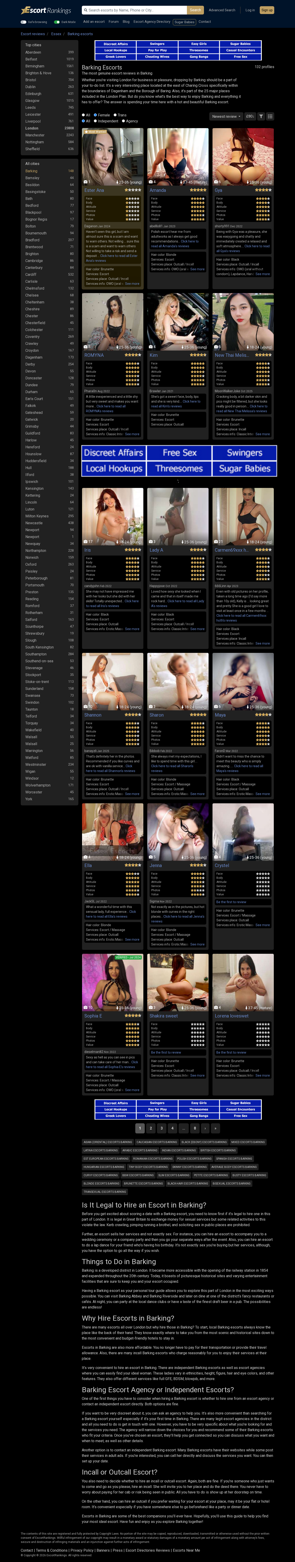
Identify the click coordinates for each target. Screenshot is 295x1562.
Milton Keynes (37, 516)
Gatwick (31, 419)
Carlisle (31, 281)
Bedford (31, 205)
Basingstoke (35, 192)
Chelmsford (34, 288)
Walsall (31, 737)
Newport (32, 530)
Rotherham (34, 613)
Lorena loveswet (232, 1016)
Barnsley (32, 178)
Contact (205, 22)
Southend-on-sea (39, 661)
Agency (132, 121)
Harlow (31, 440)
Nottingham (34, 142)
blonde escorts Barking (101, 1183)
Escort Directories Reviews (148, 1550)
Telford (31, 716)
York (28, 799)
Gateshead (34, 412)
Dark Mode (69, 21)
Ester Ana (94, 190)
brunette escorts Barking (143, 1183)
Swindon (32, 702)
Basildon (32, 185)
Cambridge (34, 261)
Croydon (32, 350)
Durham (31, 392)
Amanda (158, 190)
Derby (30, 364)
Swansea (32, 695)
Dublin (30, 87)
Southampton (36, 654)
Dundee (31, 385)
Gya (218, 190)
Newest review (225, 116)
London (31, 128)
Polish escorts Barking (194, 1158)
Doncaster (33, 378)
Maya (220, 715)
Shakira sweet (164, 1016)
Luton (29, 509)
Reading (31, 599)
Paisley (31, 571)
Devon (30, 371)
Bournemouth (36, 233)
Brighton (32, 254)
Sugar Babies (185, 22)
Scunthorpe (34, 626)
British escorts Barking (218, 1150)
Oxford (30, 564)
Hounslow (33, 454)
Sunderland (34, 688)
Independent (108, 121)
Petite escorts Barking (211, 1175)
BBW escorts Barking (138, 1175)
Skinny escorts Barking (189, 1167)
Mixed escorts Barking (248, 1142)
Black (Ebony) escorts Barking (204, 1142)
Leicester (33, 114)
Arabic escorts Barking (139, 1150)
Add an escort (94, 22)
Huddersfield (35, 461)
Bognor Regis (36, 219)
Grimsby (32, 426)
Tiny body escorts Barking (148, 1167)
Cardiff (30, 274)
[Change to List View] (270, 116)
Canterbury (34, 267)
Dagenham (33, 357)
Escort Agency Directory (152, 22)
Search (195, 10)
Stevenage (34, 668)
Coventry (32, 336)
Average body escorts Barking (234, 1167)
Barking (31, 171)
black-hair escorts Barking (188, 1183)
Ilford (29, 475)
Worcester (33, 792)
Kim (154, 355)
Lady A (156, 550)
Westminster (35, 764)
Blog (126, 22)
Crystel (222, 865)
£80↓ (250, 116)
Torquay (31, 723)
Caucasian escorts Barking (157, 1142)
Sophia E (93, 1016)
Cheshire (32, 309)
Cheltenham (34, 302)
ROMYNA (94, 355)
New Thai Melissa (232, 355)
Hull (28, 468)
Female (104, 115)
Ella (88, 865)
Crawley (31, 343)
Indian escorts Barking (179, 1150)
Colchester (34, 330)
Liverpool (33, 121)
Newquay (32, 544)
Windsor (32, 778)
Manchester (34, 135)
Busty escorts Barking (249, 1175)
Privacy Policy (82, 1550)
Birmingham (34, 66)
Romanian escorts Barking (153, 1158)
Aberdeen (33, 52)
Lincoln (31, 502)
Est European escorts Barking (106, 1158)
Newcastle (34, 523)
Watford (31, 757)
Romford (32, 606)
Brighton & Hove (38, 73)
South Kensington (39, 647)
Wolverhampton (37, 785)
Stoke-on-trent (37, 682)
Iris (87, 550)
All (88, 115)
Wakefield (33, 730)
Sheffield (32, 149)
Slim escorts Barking (173, 1175)
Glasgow (32, 100)
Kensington (34, 488)
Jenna (156, 865)
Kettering (32, 495)
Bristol (30, 80)
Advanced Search (222, 10)
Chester (31, 316)
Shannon (92, 715)
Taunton (31, 709)
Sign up (267, 10)
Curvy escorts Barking (101, 1175)
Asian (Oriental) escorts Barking (108, 1142)
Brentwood (34, 247)
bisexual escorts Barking (232, 1183)
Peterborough (36, 578)
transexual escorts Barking (105, 1191)
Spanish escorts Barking (234, 1158)
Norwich (31, 557)
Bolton (30, 226)
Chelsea (31, 295)
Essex (56, 34)
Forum (114, 22)
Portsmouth (34, 585)
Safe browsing (37, 21)
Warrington (34, 751)
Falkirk (30, 405)
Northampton (35, 550)
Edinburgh (33, 94)
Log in (250, 10)
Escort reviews (33, 34)
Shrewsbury (34, 633)
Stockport (33, 675)
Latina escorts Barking (101, 1150)
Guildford (32, 433)
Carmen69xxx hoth (232, 550)
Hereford (32, 447)
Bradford (32, 240)
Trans (122, 115)
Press (118, 1550)
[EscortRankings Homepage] (49, 10)
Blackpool (33, 212)
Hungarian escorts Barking (104, 1167)
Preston (31, 592)
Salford (31, 619)
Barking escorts (80, 34)
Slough (30, 640)
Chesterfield (35, 323)
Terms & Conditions (52, 1550)
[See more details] (132, 284)
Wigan (30, 771)
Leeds (30, 107)
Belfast (31, 59)
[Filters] (261, 116)
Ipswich (31, 481)
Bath (28, 198)
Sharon (157, 715)
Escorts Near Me (186, 1550)
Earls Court (34, 399)
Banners (103, 1550)
